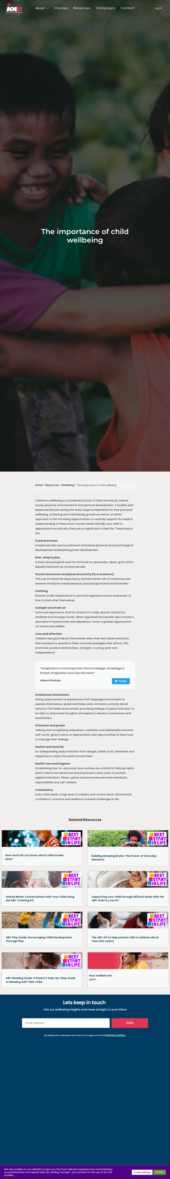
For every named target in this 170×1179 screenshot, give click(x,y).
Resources (52, 485)
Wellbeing (67, 485)
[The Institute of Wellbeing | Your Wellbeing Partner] (14, 8)
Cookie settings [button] (142, 1172)
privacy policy (116, 1035)
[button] (47, 8)
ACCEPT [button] (159, 1172)
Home (39, 485)
